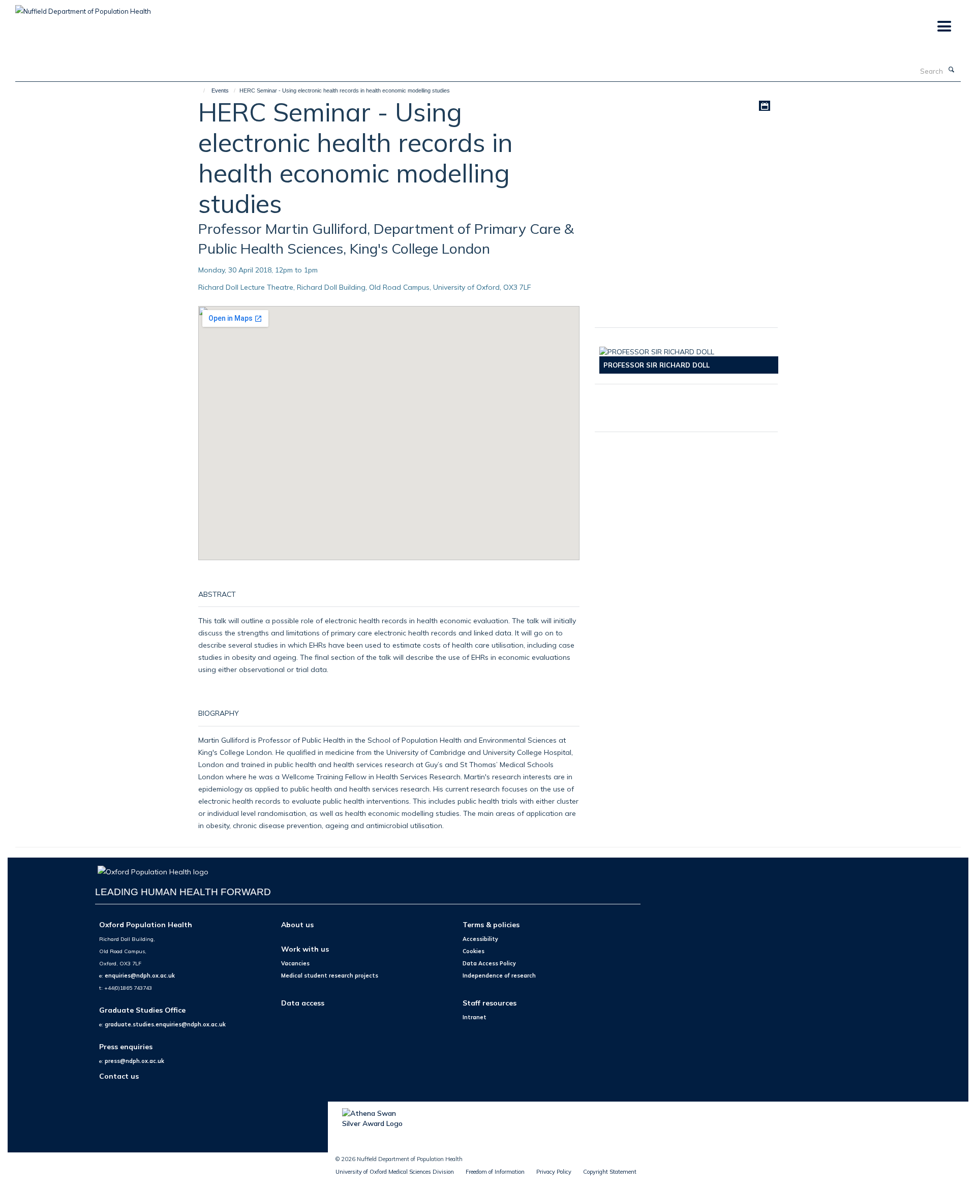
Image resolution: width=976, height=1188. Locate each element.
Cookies (473, 951)
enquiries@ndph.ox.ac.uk (140, 975)
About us (297, 924)
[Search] (951, 70)
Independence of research (499, 975)
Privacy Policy (553, 1171)
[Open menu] (944, 26)
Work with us (305, 949)
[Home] (199, 90)
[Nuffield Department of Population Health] (83, 8)
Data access (302, 1002)
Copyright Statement (609, 1171)
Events (220, 90)
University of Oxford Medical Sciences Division (395, 1171)
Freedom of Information (495, 1171)
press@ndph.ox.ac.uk (134, 1060)
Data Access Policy (489, 963)
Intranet (474, 1017)
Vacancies (295, 963)
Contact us (119, 1076)
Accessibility (480, 938)
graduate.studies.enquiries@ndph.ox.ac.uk (165, 1024)
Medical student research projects (329, 975)
